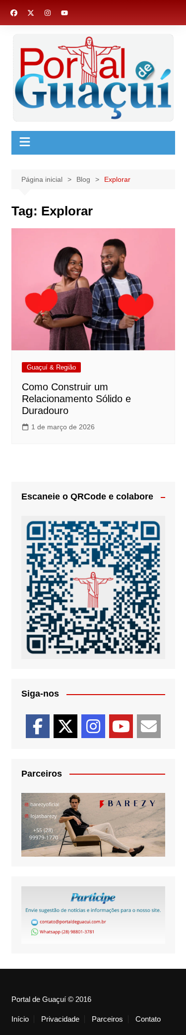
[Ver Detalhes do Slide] (93, 825)
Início (20, 1019)
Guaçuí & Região (51, 367)
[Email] (149, 726)
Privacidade (60, 1019)
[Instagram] (93, 726)
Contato (148, 1019)
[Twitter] (65, 726)
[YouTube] (121, 726)
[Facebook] (38, 726)
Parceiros (107, 1019)
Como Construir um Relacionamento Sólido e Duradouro (76, 398)
